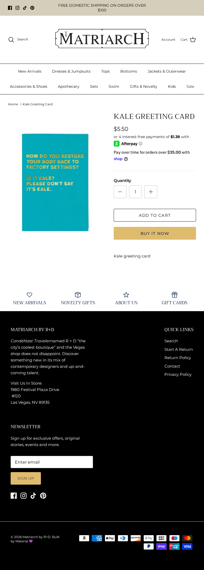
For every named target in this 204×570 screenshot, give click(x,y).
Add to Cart (155, 215)
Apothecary (68, 86)
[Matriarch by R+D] (102, 39)
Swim (114, 86)
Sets (94, 86)
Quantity (122, 180)
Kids (172, 86)
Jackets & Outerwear (167, 71)
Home (13, 104)
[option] (55, 182)
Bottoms (128, 71)
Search (171, 340)
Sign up (26, 478)
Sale (190, 86)
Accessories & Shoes (28, 86)
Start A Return (178, 349)
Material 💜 (24, 541)
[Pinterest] (32, 8)
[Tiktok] (25, 8)
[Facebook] (10, 8)
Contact (172, 366)
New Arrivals (29, 71)
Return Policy (177, 357)
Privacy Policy (178, 374)
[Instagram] (17, 8)
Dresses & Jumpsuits (71, 71)
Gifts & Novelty (143, 86)
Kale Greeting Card (38, 104)
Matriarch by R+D (36, 537)
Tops (105, 71)
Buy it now (155, 233)
